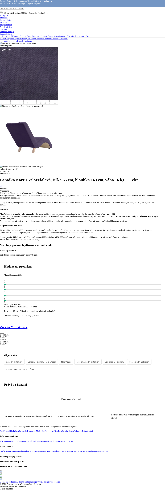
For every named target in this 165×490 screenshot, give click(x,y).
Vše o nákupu (5, 441)
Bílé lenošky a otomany (114, 362)
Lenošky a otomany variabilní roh (20, 369)
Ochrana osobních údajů (27, 482)
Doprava (14, 441)
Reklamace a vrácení (26, 441)
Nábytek (16, 39)
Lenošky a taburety (28, 39)
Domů (2, 39)
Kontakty (9, 451)
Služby (3, 451)
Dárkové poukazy (31, 451)
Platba (37, 441)
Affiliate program (74, 451)
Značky (21, 451)
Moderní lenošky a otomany (88, 362)
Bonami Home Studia (49, 441)
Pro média (62, 451)
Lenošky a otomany (60, 39)
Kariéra (42, 451)
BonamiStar (104, 451)
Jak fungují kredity (65, 441)
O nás (15, 451)
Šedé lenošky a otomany (139, 362)
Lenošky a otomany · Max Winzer (42, 362)
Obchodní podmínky (8, 482)
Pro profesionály (51, 451)
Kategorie (9, 39)
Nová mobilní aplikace (90, 451)
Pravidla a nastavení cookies (48, 482)
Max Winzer (66, 362)
